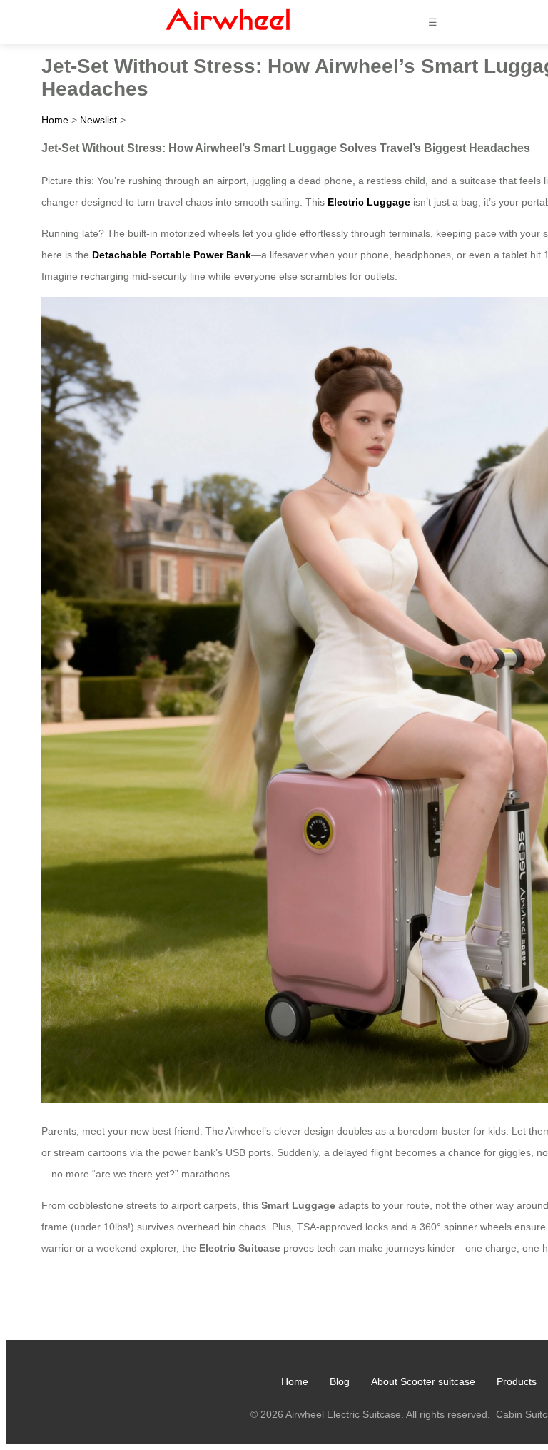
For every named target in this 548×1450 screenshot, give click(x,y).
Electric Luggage (369, 202)
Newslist (98, 120)
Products (517, 1381)
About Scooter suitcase (423, 1381)
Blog (340, 1381)
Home (54, 120)
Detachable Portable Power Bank (171, 254)
